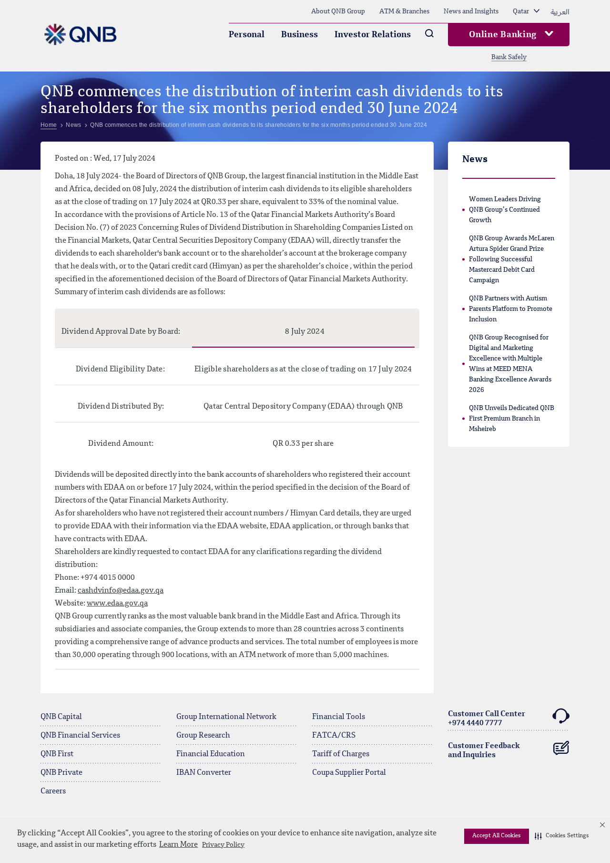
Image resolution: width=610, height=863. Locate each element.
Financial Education (210, 754)
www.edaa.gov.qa (117, 603)
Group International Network (226, 717)
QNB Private (61, 773)
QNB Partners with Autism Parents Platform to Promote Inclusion (510, 309)
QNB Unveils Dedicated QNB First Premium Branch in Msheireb (511, 418)
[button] (562, 836)
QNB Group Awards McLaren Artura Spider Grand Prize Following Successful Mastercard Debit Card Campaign (511, 259)
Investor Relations (373, 35)
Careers (53, 791)
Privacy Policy (223, 845)
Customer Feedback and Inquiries (484, 750)
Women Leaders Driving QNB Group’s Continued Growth (505, 210)
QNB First (57, 754)
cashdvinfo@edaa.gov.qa (120, 591)
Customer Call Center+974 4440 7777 (486, 718)
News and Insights (471, 11)
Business (299, 35)
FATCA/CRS (334, 736)
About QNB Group (338, 11)
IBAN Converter (203, 773)
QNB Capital (61, 717)
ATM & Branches (404, 11)
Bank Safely (509, 57)
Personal (246, 35)
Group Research (203, 736)
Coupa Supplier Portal (349, 773)
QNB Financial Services (80, 736)
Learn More (178, 845)
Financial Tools (338, 717)
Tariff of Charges (340, 754)
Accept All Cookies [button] (496, 836)
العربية (559, 11)
